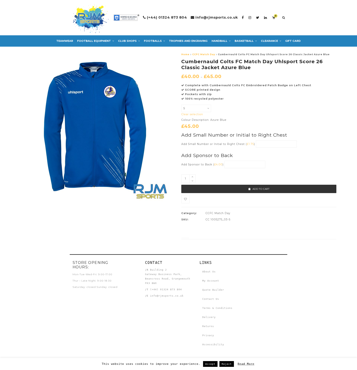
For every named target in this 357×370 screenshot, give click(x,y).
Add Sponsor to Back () (202, 164)
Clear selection (192, 114)
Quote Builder (213, 289)
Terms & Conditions (217, 308)
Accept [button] (210, 364)
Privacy (208, 335)
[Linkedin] (265, 17)
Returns (208, 326)
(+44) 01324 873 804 (167, 17)
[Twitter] (257, 17)
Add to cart (261, 188)
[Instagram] (249, 17)
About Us (209, 271)
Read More (246, 364)
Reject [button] (227, 364)
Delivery (209, 317)
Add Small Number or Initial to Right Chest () (218, 144)
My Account (210, 280)
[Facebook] (243, 17)
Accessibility (213, 344)
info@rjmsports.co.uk (216, 17)
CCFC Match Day (203, 54)
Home (185, 54)
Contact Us (210, 299)
